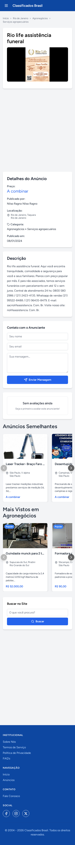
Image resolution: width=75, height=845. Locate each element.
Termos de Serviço (14, 747)
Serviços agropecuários (16, 21)
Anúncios (8, 780)
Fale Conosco (11, 796)
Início (6, 18)
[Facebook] (6, 813)
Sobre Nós (9, 741)
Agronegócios (40, 18)
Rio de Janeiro (20, 18)
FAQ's (6, 758)
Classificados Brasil (28, 5)
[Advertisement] (37, 130)
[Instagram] (16, 813)
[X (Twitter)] (25, 813)
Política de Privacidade (17, 753)
